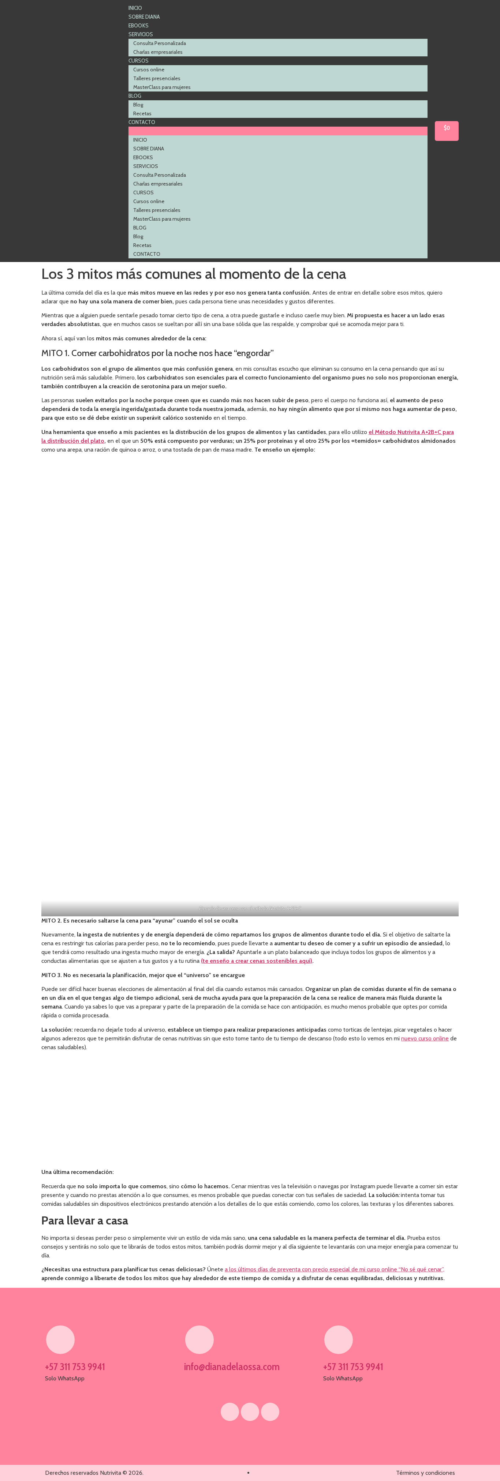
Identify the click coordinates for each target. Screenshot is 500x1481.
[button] (278, 131)
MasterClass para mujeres (162, 87)
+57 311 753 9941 (75, 1366)
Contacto (141, 122)
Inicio (135, 7)
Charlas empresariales (158, 52)
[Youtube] (250, 1412)
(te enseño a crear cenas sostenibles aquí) (256, 960)
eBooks (138, 25)
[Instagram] (270, 1412)
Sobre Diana (144, 16)
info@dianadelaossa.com (232, 1366)
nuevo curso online (425, 1038)
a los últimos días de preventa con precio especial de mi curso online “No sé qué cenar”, (334, 1269)
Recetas (142, 113)
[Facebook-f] (230, 1412)
